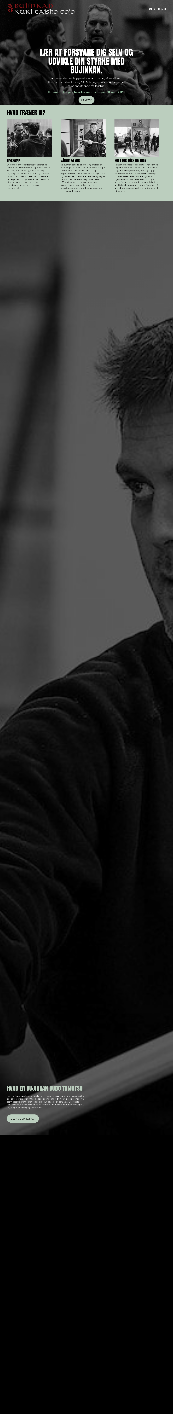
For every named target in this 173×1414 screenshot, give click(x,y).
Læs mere (86, 100)
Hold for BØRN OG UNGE (130, 160)
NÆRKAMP (13, 160)
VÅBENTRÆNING (71, 160)
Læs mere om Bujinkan (23, 1118)
